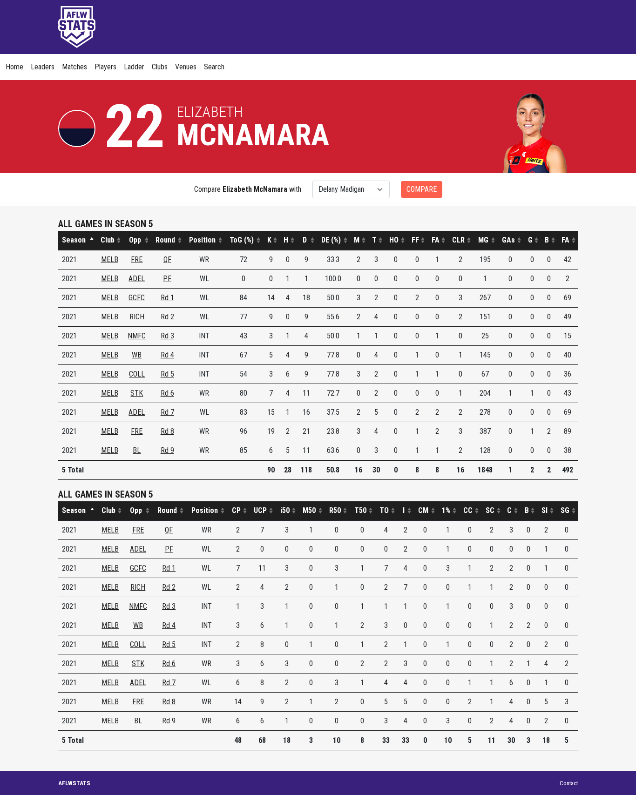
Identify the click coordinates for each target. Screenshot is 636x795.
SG (565, 510)
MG (483, 240)
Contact (569, 783)
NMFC (137, 335)
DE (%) (331, 240)
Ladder (134, 66)
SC (490, 510)
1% (446, 510)
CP (236, 510)
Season (74, 240)
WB (137, 354)
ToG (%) (242, 240)
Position (202, 240)
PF (167, 278)
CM (423, 510)
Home (14, 66)
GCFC (137, 297)
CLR (458, 240)
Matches (74, 66)
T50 (360, 510)
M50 (309, 510)
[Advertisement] (408, 26)
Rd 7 (167, 412)
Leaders (42, 66)
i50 (285, 510)
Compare (421, 189)
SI (544, 510)
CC (468, 510)
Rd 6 (167, 393)
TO (384, 510)
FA (436, 240)
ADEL (137, 278)
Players (105, 66)
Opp (135, 240)
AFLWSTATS (74, 783)
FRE (136, 259)
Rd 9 (167, 450)
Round (165, 240)
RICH (136, 316)
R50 (335, 510)
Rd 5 (167, 374)
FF (415, 240)
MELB (109, 259)
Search (214, 66)
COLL (137, 374)
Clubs (160, 66)
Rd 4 (167, 354)
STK (136, 393)
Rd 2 (167, 316)
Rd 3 (167, 335)
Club (108, 240)
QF (167, 259)
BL (137, 450)
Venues (185, 66)
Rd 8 (167, 431)
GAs (508, 240)
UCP (260, 510)
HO (394, 240)
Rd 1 (167, 297)
